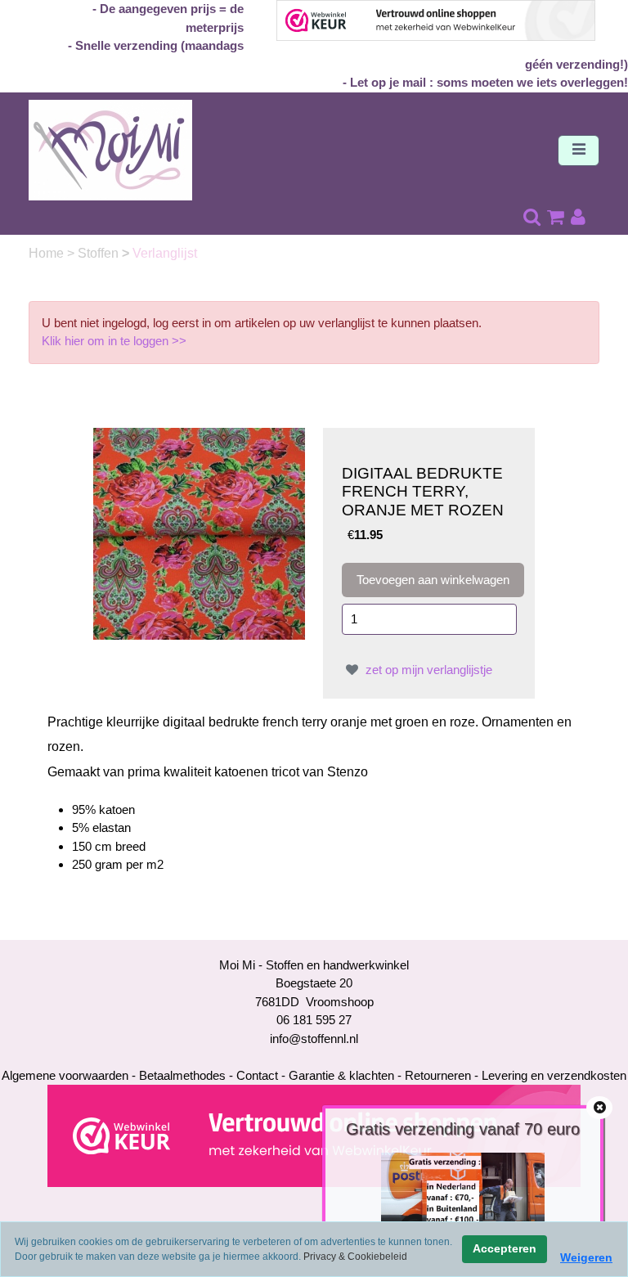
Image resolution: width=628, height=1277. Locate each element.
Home (48, 253)
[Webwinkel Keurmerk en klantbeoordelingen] (314, 1135)
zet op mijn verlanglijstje (427, 670)
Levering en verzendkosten (554, 1075)
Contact (257, 1075)
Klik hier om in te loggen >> (114, 341)
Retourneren (438, 1075)
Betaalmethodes (182, 1075)
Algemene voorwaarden (65, 1075)
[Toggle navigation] (578, 150)
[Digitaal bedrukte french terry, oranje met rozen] (199, 532)
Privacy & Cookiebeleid (355, 1256)
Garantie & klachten (341, 1075)
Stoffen (100, 253)
